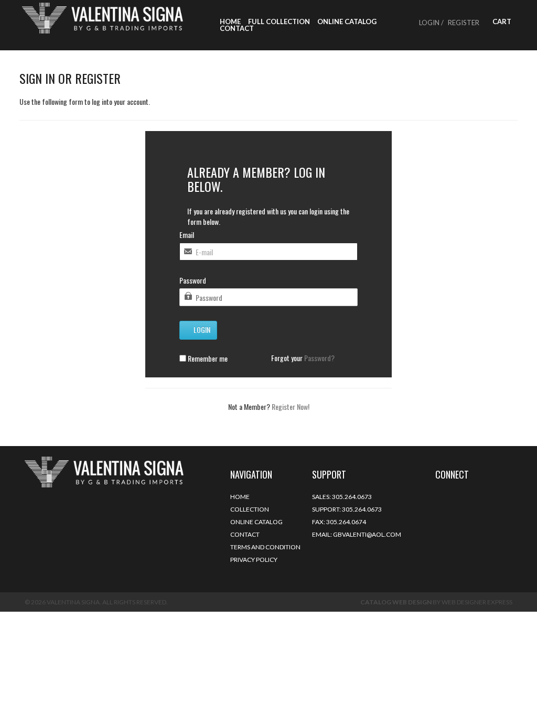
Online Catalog (347, 21)
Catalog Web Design (396, 602)
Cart (501, 21)
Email (186, 235)
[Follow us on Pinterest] (468, 496)
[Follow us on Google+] (452, 496)
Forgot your (303, 358)
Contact (237, 28)
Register (463, 22)
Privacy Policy (253, 559)
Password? (319, 357)
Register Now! (290, 406)
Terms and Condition (265, 547)
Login (201, 329)
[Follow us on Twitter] (436, 496)
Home (230, 21)
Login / (431, 22)
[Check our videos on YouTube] (483, 496)
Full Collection (279, 21)
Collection (249, 509)
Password (192, 280)
